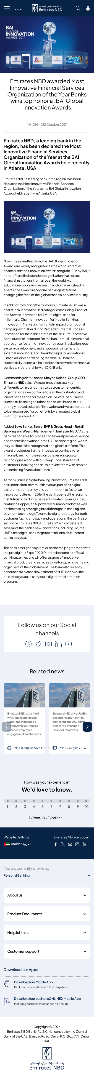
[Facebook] (55, 844)
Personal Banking (17, 875)
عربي (18, 8)
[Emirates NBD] (47, 8)
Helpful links (18, 932)
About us (15, 895)
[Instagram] (77, 844)
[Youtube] (70, 844)
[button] (87, 727)
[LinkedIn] (84, 844)
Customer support (23, 951)
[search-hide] (78, 8)
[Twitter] (63, 844)
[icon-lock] (88, 8)
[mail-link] (29, 644)
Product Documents (24, 914)
